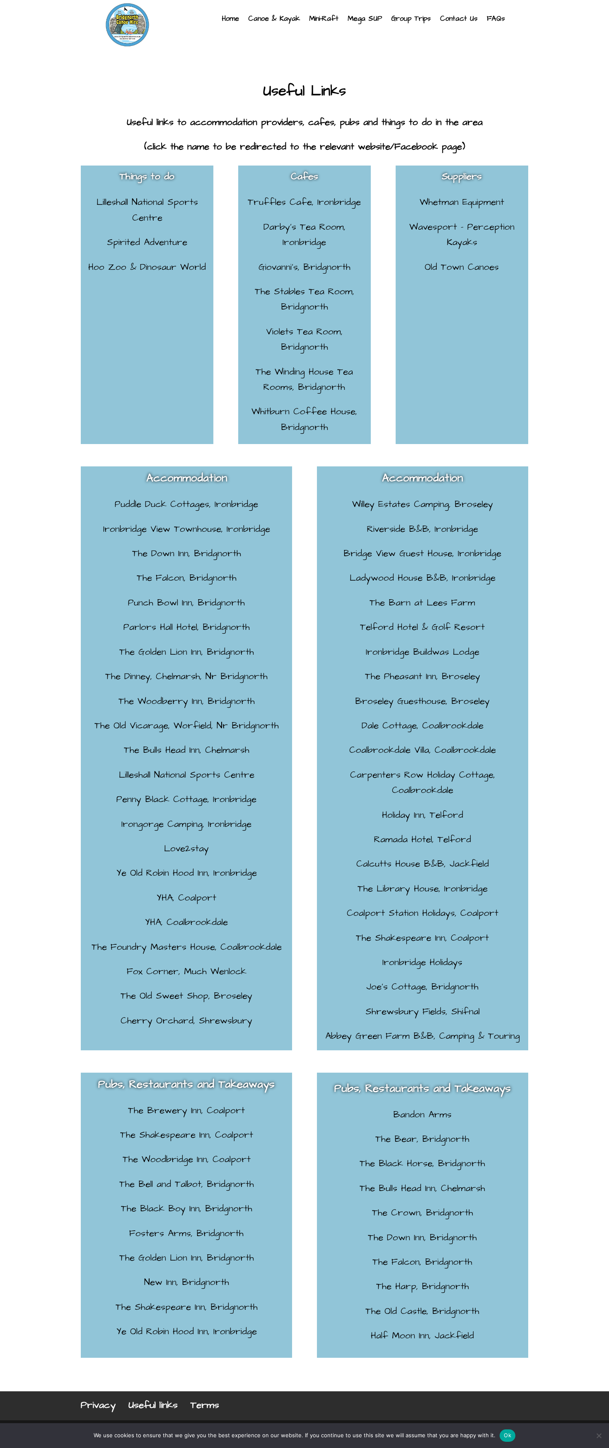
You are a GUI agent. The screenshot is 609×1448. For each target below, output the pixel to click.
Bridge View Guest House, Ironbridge (422, 553)
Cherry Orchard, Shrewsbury (186, 1020)
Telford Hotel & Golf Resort (422, 627)
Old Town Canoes (462, 267)
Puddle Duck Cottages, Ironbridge (186, 504)
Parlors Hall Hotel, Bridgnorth (186, 627)
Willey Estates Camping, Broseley (422, 504)
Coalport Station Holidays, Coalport (422, 913)
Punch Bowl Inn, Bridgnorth (186, 602)
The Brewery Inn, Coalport (186, 1110)
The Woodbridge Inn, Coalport (187, 1159)
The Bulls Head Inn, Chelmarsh (186, 750)
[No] (598, 1435)
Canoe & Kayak (274, 20)
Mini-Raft (323, 20)
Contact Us (459, 20)
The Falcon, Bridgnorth (187, 578)
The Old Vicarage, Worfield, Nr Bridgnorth (186, 725)
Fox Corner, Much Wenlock (187, 971)
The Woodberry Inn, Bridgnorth (186, 701)
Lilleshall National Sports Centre (186, 774)
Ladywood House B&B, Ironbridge (422, 578)
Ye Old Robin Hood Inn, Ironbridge (186, 873)
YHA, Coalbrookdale (186, 922)
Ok (507, 1435)
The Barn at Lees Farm (422, 602)
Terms (205, 1405)
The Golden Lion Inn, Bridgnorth (186, 652)
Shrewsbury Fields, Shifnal (422, 1011)
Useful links (153, 1405)
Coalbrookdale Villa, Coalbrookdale (422, 750)
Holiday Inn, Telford (422, 815)
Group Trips (411, 20)
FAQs (496, 20)
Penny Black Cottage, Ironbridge (186, 799)
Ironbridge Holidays (422, 962)
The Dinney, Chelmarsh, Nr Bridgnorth (186, 676)
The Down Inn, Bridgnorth (186, 553)
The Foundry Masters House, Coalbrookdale (187, 947)
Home (230, 20)
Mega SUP (365, 20)
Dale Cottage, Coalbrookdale (422, 725)
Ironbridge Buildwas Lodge (422, 652)
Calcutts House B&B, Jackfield (422, 863)
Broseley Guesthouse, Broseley (422, 701)
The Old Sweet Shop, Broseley (186, 995)
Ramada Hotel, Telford (422, 839)
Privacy (98, 1405)
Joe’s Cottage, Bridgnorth (422, 986)
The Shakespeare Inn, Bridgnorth (187, 1307)
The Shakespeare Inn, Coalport (422, 938)
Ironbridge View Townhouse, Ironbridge (186, 529)
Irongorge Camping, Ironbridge (186, 824)
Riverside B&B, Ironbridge (422, 529)
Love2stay (186, 848)
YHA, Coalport (186, 897)
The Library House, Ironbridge (423, 888)
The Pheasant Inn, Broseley (422, 676)
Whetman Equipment (462, 202)
